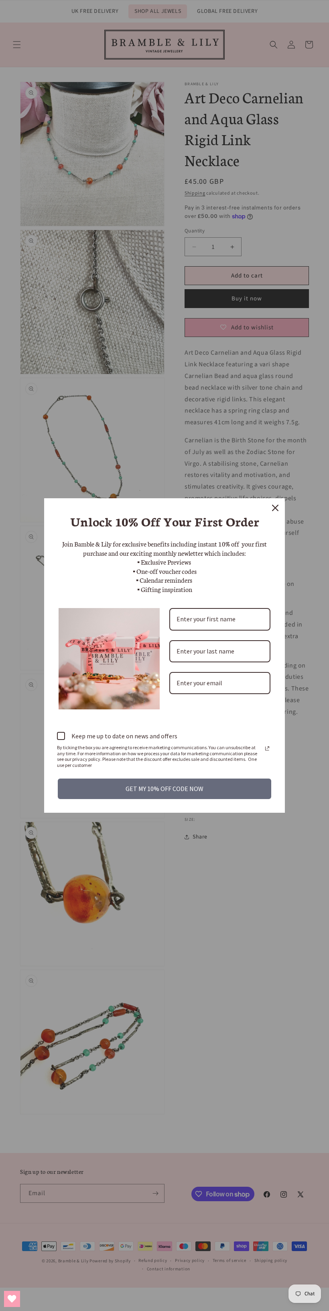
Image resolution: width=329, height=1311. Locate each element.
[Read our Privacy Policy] (267, 748)
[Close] (275, 508)
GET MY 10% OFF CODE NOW (164, 789)
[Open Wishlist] (12, 1299)
